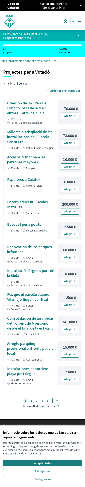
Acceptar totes (42, 463)
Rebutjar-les (42, 471)
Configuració (42, 479)
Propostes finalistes (17, 38)
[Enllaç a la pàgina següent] (57, 400)
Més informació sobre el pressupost (26, 61)
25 (57, 406)
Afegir (68, 116)
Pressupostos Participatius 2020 (25, 34)
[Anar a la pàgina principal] (32, 21)
